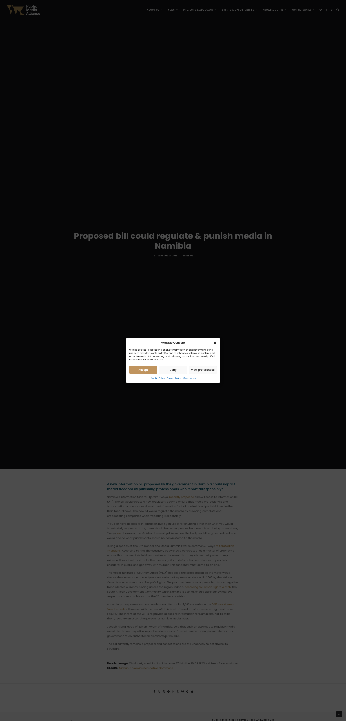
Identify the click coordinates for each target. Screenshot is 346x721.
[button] (215, 342)
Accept (143, 370)
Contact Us (189, 378)
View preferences (203, 370)
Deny (173, 370)
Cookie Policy (157, 378)
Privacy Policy (174, 378)
